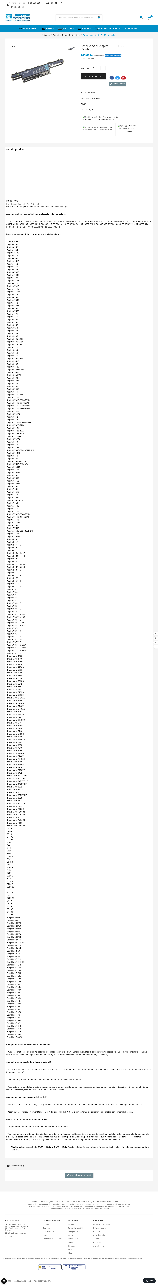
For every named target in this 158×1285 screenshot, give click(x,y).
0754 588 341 (17, 7)
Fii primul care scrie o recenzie (80, 1175)
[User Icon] (141, 17)
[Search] (99, 17)
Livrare (71, 1224)
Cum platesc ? (74, 1232)
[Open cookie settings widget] (4, 1281)
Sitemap (71, 1246)
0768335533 (126, 131)
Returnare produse (76, 1239)
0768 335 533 (34, 3)
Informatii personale (101, 1224)
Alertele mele (98, 1246)
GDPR (70, 1235)
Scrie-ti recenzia (119, 84)
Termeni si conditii (75, 1228)
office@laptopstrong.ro (18, 1233)
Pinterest (123, 78)
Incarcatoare (48, 1232)
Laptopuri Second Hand (52, 1239)
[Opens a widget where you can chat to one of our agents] (149, 1281)
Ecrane (46, 1224)
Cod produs (11, 154)
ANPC (70, 1249)
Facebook (112, 78)
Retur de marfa (99, 1228)
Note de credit (99, 1235)
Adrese (96, 1239)
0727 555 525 (52, 3)
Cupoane (97, 1242)
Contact (71, 1242)
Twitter (117, 78)
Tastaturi (47, 1228)
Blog (70, 1253)
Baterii (45, 1235)
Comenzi (96, 1232)
